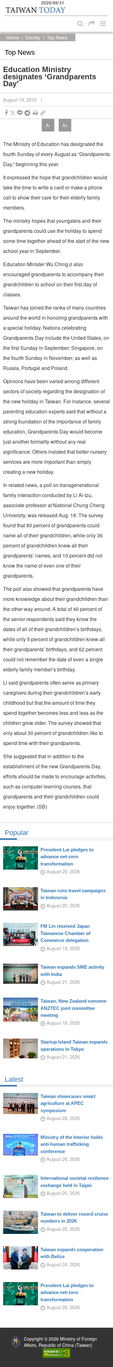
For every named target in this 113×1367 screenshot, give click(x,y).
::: (6, 3)
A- (48, 125)
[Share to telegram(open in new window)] (27, 112)
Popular (16, 833)
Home (12, 37)
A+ (65, 125)
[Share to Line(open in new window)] (20, 112)
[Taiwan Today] (35, 10)
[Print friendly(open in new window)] (35, 112)
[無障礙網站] (56, 1352)
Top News (57, 37)
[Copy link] (43, 112)
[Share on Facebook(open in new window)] (6, 112)
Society (32, 37)
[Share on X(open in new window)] (12, 112)
